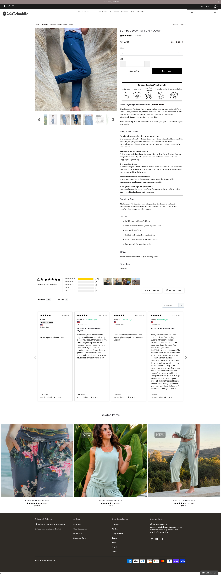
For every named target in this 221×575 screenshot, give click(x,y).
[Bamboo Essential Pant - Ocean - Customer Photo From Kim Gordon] (126, 281)
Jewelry (115, 547)
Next (183, 24)
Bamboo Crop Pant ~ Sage (184, 460)
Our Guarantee (80, 529)
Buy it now (166, 71)
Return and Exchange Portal (48, 529)
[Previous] (39, 69)
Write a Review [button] (175, 290)
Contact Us (211, 573)
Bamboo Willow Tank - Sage (110, 460)
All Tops (115, 529)
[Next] (113, 69)
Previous (35, 358)
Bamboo (124, 12)
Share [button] (45, 395)
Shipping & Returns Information (50, 524)
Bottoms (115, 524)
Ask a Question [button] (153, 290)
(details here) (157, 104)
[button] (55, 397)
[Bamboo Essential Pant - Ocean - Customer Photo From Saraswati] (108, 281)
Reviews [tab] (41, 299)
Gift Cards (77, 533)
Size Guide (176, 42)
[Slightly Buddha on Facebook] (4, 6)
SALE (114, 552)
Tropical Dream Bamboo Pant (37, 460)
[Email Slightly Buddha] (13, 6)
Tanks (114, 538)
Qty (121, 59)
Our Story (77, 524)
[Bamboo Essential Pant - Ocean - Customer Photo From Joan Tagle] (136, 281)
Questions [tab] (60, 299)
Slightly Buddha (49, 560)
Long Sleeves (118, 533)
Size (122, 48)
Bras (114, 543)
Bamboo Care (79, 538)
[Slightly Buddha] (19, 14)
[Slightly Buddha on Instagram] (9, 6)
